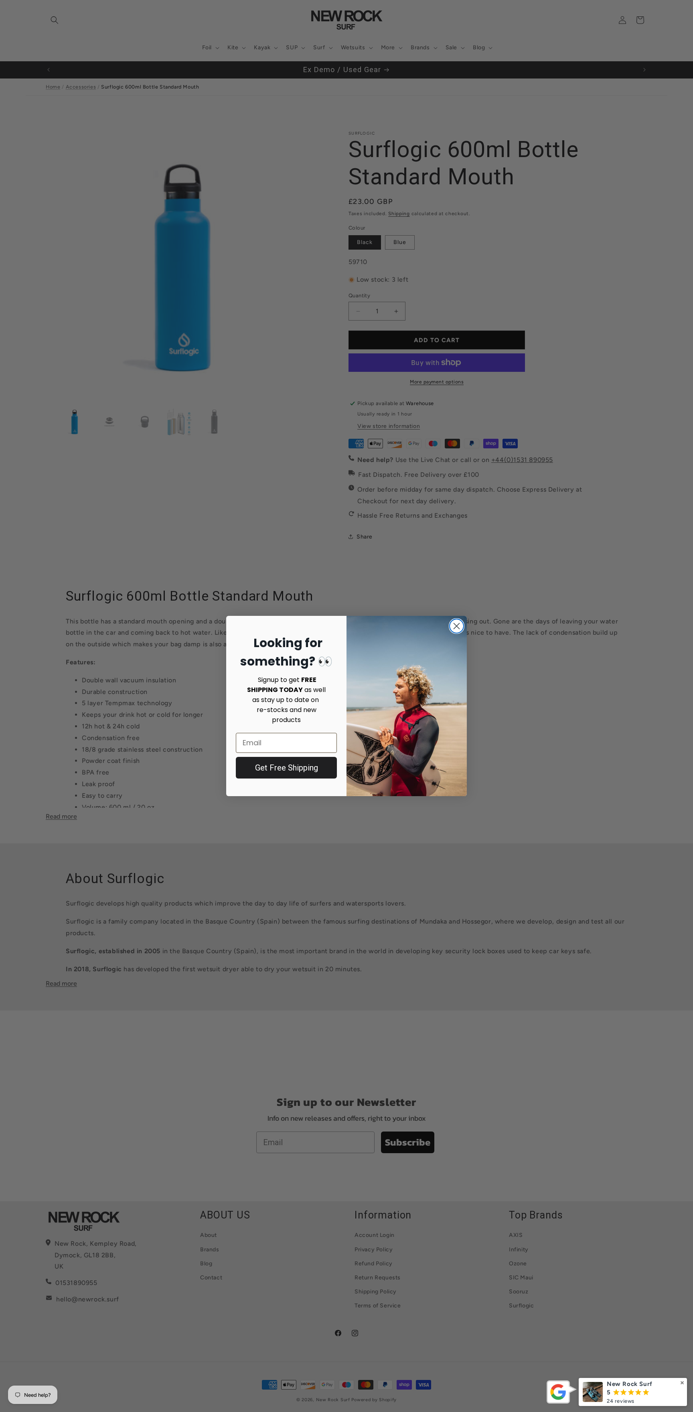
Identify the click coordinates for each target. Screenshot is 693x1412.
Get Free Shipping (286, 768)
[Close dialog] (457, 626)
